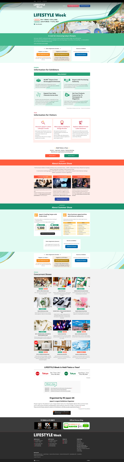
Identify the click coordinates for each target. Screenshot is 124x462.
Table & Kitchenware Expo (43, 311)
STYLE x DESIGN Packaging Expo (42, 354)
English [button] (64, 5)
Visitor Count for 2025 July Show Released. (59, 389)
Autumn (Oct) (39, 1)
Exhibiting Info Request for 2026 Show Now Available (60, 391)
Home (35, 1)
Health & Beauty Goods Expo (81, 311)
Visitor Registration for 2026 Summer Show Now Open (61, 388)
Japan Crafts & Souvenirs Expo (81, 333)
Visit (62, 9)
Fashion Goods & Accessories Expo (81, 290)
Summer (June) (45, 1)
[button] (73, 6)
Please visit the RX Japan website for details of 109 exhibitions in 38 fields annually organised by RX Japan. (57, 407)
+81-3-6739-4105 (38, 446)
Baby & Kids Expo (62, 290)
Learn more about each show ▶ (41, 43)
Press (65, 9)
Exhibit (59, 9)
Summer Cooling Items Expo (81, 354)
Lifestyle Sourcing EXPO (62, 354)
